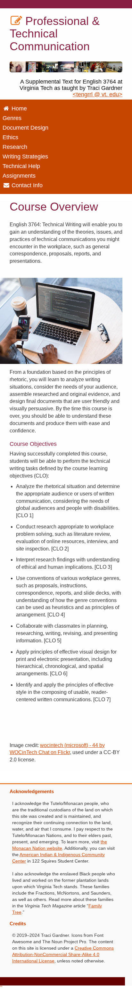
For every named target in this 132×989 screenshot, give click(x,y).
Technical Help (21, 166)
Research (15, 147)
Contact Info (26, 185)
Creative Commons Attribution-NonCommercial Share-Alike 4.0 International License (63, 954)
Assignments (19, 176)
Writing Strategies (25, 156)
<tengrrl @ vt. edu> (97, 94)
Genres (12, 118)
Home (18, 108)
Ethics (10, 137)
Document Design (25, 128)
